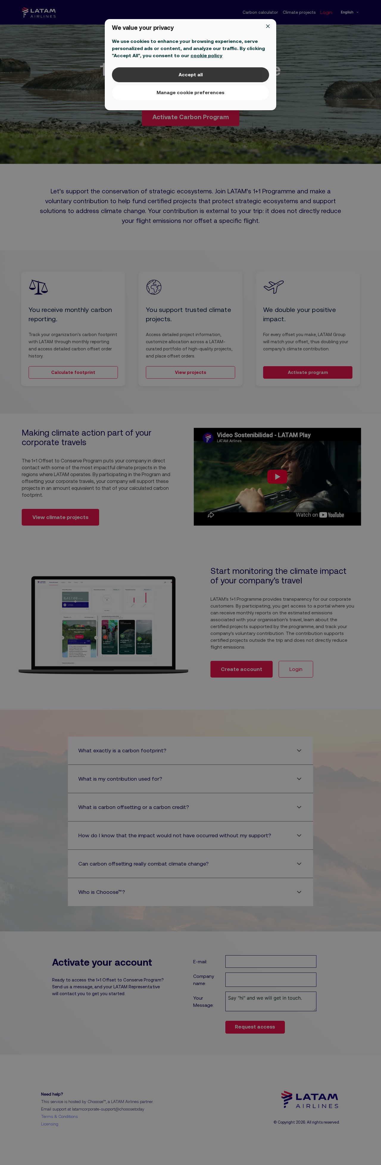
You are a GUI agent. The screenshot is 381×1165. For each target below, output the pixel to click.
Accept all (191, 74)
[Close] (268, 26)
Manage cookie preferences (190, 92)
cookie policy (206, 55)
